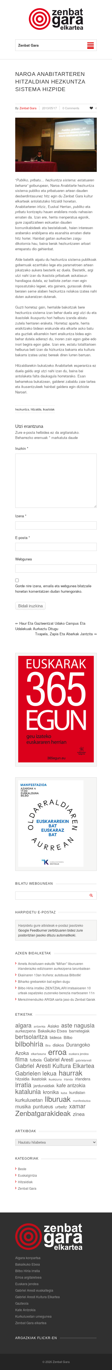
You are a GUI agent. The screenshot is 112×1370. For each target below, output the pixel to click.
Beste (22, 1168)
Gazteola (22, 1303)
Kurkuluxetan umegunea (33, 1316)
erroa (57, 1051)
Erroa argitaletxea (28, 1277)
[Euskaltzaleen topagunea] (56, 761)
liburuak (58, 1098)
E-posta (22, 537)
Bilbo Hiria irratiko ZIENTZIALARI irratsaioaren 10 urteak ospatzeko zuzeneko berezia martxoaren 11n (56, 990)
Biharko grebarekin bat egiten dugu (44, 981)
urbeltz (61, 1106)
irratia (23, 1084)
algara (23, 1025)
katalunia (28, 1091)
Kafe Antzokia (25, 1309)
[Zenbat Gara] (56, 28)
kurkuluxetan (29, 1099)
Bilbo (68, 1037)
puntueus (43, 1106)
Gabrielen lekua (36, 1073)
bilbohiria (29, 1043)
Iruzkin (21, 448)
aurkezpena (25, 1031)
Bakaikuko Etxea (52, 1031)
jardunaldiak (43, 1085)
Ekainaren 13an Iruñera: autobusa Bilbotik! (49, 975)
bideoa (55, 1037)
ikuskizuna (55, 1079)
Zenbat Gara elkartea (30, 1322)
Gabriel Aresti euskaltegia (34, 1290)
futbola (36, 1060)
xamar (77, 1106)
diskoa (58, 1045)
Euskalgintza (27, 1175)
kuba (64, 1093)
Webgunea (23, 559)
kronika (51, 1091)
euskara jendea (79, 1054)
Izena (20, 515)
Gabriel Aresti (58, 1059)
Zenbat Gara (27, 1188)
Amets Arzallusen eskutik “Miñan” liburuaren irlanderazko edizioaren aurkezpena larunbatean (54, 966)
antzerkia (39, 1026)
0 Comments (71, 108)
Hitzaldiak (25, 1181)
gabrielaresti (83, 1060)
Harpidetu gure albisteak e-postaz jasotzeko (50, 925)
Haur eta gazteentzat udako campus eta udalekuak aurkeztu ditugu (50, 626)
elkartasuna (38, 1054)
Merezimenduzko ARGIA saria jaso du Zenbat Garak (56, 999)
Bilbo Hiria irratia (27, 1270)
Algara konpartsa (28, 1257)
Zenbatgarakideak (43, 1113)
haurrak (70, 1072)
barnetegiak (79, 1031)
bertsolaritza (31, 1036)
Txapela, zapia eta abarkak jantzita (66, 633)
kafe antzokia (71, 1085)
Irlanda (68, 1079)
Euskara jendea (27, 1283)
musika (23, 1106)
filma (21, 1059)
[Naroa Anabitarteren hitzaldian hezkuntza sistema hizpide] (56, 145)
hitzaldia (36, 409)
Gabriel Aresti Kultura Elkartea (54, 1065)
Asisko (53, 1026)
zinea (79, 1113)
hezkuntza (22, 409)
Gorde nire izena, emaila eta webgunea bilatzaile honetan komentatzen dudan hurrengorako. (53, 588)
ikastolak (49, 409)
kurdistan (77, 1092)
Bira (48, 1045)
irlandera (82, 1079)
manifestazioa (82, 1101)
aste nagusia (78, 1025)
